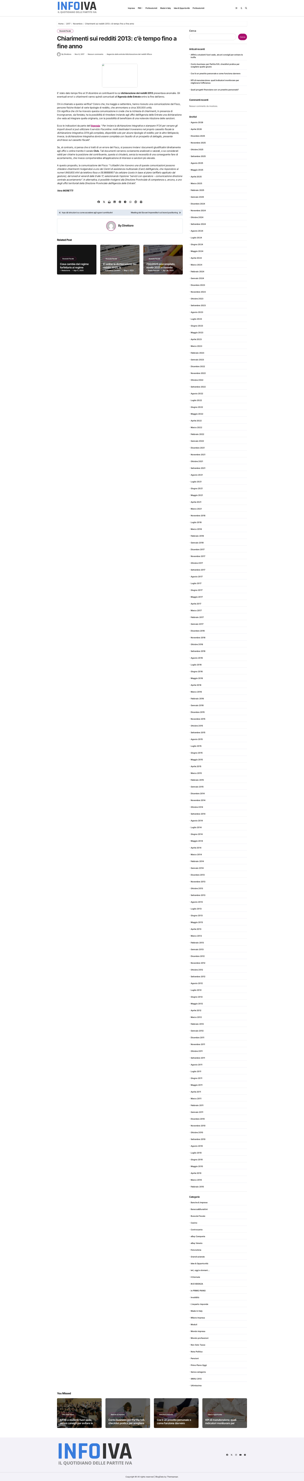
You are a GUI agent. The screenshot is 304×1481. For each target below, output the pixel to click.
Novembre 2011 (198, 1044)
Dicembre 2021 (198, 448)
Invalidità (195, 1297)
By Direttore (66, 54)
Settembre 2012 (198, 976)
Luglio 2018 (196, 522)
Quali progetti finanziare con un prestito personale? (215, 89)
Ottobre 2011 (197, 1051)
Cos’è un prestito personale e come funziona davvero (215, 73)
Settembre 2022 (198, 387)
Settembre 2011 (198, 1058)
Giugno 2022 (197, 407)
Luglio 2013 (196, 909)
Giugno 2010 (197, 1159)
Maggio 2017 (197, 597)
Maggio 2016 (197, 678)
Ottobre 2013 (197, 888)
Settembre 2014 (198, 814)
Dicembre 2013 (198, 875)
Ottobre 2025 (197, 149)
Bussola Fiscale (65, 31)
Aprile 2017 (196, 603)
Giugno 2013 (197, 915)
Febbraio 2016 (197, 698)
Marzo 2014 (196, 854)
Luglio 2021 (196, 481)
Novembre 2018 (198, 515)
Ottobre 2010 (197, 1132)
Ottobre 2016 (197, 644)
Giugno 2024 (197, 244)
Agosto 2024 (197, 231)
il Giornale (195, 1277)
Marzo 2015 (196, 773)
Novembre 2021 (198, 454)
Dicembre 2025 (198, 136)
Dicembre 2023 (198, 285)
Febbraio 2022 (197, 434)
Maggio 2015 (197, 759)
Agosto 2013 (197, 902)
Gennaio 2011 (197, 1112)
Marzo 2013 (196, 936)
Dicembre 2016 (198, 631)
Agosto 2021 (197, 475)
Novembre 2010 (198, 1125)
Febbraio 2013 (197, 942)
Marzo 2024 (196, 265)
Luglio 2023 (196, 319)
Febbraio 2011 (197, 1105)
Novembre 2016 (198, 637)
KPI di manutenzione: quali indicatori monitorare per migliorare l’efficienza (215, 81)
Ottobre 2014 (197, 807)
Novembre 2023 (198, 292)
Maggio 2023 (197, 332)
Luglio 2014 (196, 827)
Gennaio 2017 (197, 624)
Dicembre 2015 (198, 712)
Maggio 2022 (197, 414)
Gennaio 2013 (197, 949)
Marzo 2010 (196, 1180)
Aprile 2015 (196, 766)
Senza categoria (198, 1372)
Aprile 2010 (196, 1173)
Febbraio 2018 (197, 536)
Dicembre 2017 (198, 549)
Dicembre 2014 (198, 793)
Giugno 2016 (197, 671)
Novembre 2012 (198, 963)
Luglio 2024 (196, 237)
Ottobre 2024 (197, 217)
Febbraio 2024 (197, 271)
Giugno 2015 (197, 753)
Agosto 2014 (197, 820)
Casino (194, 1223)
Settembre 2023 (198, 305)
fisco (150, 54)
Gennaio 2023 (197, 359)
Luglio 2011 (196, 1071)
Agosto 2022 (197, 393)
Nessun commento (95, 54)
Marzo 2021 (196, 509)
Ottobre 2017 (197, 563)
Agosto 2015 (197, 739)
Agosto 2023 (197, 312)
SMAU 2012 (196, 1379)
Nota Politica (197, 1351)
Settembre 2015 (198, 732)
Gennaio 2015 (197, 787)
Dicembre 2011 (197, 1037)
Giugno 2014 (197, 834)
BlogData (159, 1477)
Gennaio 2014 (197, 868)
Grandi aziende (198, 1257)
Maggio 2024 (197, 251)
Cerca (192, 30)
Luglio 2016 (196, 664)
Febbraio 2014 (197, 861)
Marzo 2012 (196, 1017)
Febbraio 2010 (197, 1186)
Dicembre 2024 (198, 204)
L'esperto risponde (199, 1304)
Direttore (127, 225)
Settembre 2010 (198, 1139)
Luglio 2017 (196, 583)
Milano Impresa (198, 1318)
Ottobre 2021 (197, 461)
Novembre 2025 (198, 143)
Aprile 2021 (196, 502)
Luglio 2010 (196, 1153)
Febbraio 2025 (197, 190)
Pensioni (195, 1358)
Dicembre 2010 (198, 1119)
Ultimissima (196, 1385)
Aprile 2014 (196, 848)
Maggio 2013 (197, 922)
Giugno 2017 (196, 590)
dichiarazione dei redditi (136, 54)
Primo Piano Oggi (199, 1365)
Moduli (194, 1324)
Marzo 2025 (196, 183)
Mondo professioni (199, 1338)
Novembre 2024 (198, 210)
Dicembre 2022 (198, 366)
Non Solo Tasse (198, 1345)
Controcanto (197, 1229)
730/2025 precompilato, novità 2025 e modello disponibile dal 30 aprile (160, 267)
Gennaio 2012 (197, 1031)
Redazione (66, 270)
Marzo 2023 (196, 346)
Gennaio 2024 (197, 278)
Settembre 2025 (198, 156)
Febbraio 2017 (197, 617)
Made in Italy (165, 8)
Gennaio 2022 (197, 441)
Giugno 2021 (197, 488)
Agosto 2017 (197, 576)
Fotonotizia (196, 1250)
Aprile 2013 (196, 929)
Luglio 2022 (196, 400)
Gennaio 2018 (197, 542)
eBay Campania (198, 1236)
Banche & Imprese (199, 1202)
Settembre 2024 (198, 224)
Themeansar (172, 1477)
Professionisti (151, 8)
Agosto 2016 (197, 658)
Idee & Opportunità (182, 8)
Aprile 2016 (196, 685)
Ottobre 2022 (197, 380)
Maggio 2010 (197, 1166)
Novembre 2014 (198, 800)
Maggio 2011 (196, 1085)
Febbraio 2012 (197, 1024)
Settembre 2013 (198, 895)
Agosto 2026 (197, 122)
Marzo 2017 (196, 610)
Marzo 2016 (196, 692)
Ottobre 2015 (197, 726)
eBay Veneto (196, 1243)
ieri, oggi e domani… (200, 1270)
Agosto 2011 (196, 1064)
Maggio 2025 (197, 170)
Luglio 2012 (196, 990)
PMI (139, 8)
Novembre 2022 (198, 373)
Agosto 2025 (197, 163)
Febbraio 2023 (197, 353)
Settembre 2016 (198, 651)
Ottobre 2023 (197, 298)
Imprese (131, 8)
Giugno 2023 (197, 326)
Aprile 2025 (196, 176)
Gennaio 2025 (197, 197)
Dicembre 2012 (198, 956)
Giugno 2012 (197, 997)
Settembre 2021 (198, 468)
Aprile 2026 (196, 129)
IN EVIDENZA (197, 1284)
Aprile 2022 (196, 420)
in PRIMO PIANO (198, 1290)
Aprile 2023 (196, 339)
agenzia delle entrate (116, 54)
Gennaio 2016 (197, 705)
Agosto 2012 (197, 983)
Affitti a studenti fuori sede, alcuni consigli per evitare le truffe (217, 56)
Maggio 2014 (197, 841)
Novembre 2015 (198, 719)
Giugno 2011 (196, 1078)
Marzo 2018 (196, 529)
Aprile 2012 (196, 1010)
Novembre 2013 (198, 881)
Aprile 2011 (196, 1092)
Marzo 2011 (196, 1098)
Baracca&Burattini (199, 1209)
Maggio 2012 (197, 1003)
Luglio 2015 (196, 746)
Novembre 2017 (198, 556)
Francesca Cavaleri (112, 270)
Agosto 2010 (197, 1146)
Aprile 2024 (196, 258)
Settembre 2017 (198, 570)
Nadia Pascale (153, 270)
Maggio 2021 (197, 495)
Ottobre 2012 (197, 970)
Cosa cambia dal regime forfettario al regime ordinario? (74, 267)
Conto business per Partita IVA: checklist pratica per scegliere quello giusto (215, 65)
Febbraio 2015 (197, 780)
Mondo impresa (198, 1331)
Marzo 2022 (196, 427)
